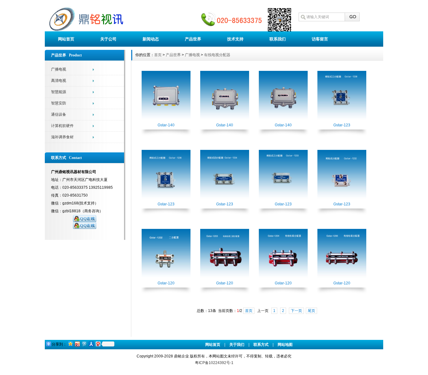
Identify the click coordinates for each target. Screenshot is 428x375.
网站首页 (66, 39)
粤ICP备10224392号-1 (214, 363)
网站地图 (285, 344)
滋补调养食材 (62, 137)
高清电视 (58, 80)
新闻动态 (151, 39)
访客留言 (320, 39)
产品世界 (193, 39)
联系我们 (277, 39)
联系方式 (261, 344)
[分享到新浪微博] (77, 344)
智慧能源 (58, 92)
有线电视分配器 (217, 55)
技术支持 (235, 39)
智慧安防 (58, 103)
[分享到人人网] (90, 344)
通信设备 (58, 114)
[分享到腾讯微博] (84, 344)
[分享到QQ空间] (70, 344)
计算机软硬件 (62, 126)
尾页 (311, 311)
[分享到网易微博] (97, 344)
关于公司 (108, 39)
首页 (158, 55)
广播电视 (58, 69)
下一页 (296, 311)
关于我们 (236, 344)
